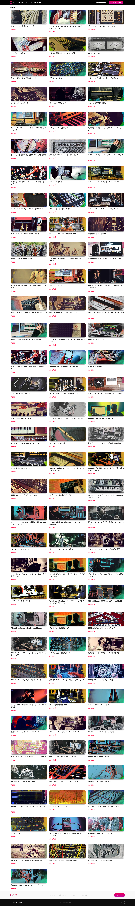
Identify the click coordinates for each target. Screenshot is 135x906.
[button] (37, 2)
